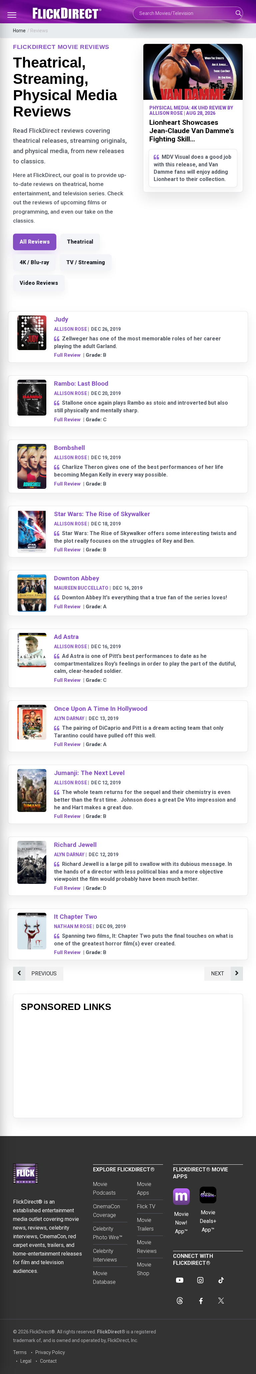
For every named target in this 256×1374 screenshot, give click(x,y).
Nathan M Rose (73, 926)
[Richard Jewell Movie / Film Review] (31, 845)
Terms (20, 1352)
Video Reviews (39, 283)
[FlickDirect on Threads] (179, 1300)
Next (217, 973)
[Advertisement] (128, 1063)
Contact (48, 1361)
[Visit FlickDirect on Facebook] (200, 1300)
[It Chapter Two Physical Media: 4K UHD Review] (31, 917)
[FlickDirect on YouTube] (179, 1280)
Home (19, 30)
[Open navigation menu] (11, 15)
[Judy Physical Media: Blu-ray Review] (31, 319)
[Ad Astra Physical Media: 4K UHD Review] (31, 637)
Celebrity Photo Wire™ (107, 1233)
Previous (44, 973)
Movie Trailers (145, 1224)
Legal (25, 1361)
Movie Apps (144, 1188)
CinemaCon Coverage (106, 1210)
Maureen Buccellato (81, 588)
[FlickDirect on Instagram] (200, 1280)
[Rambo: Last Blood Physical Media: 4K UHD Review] (31, 384)
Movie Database (104, 1277)
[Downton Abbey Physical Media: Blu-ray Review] (31, 578)
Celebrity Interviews (105, 1255)
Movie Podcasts (104, 1188)
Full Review (67, 355)
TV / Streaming (85, 262)
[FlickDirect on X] (221, 1300)
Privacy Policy (50, 1352)
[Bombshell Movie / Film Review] (31, 448)
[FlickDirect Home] (68, 13)
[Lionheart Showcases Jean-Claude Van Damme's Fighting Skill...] (193, 72)
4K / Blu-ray (34, 262)
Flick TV (146, 1206)
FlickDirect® (111, 1331)
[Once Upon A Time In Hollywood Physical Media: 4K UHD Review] (31, 709)
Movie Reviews (147, 1246)
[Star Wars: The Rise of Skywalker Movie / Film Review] (31, 514)
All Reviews (35, 242)
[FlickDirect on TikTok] (221, 1280)
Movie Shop (144, 1269)
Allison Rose (70, 329)
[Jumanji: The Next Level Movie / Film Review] (31, 773)
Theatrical (80, 242)
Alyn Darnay (69, 718)
